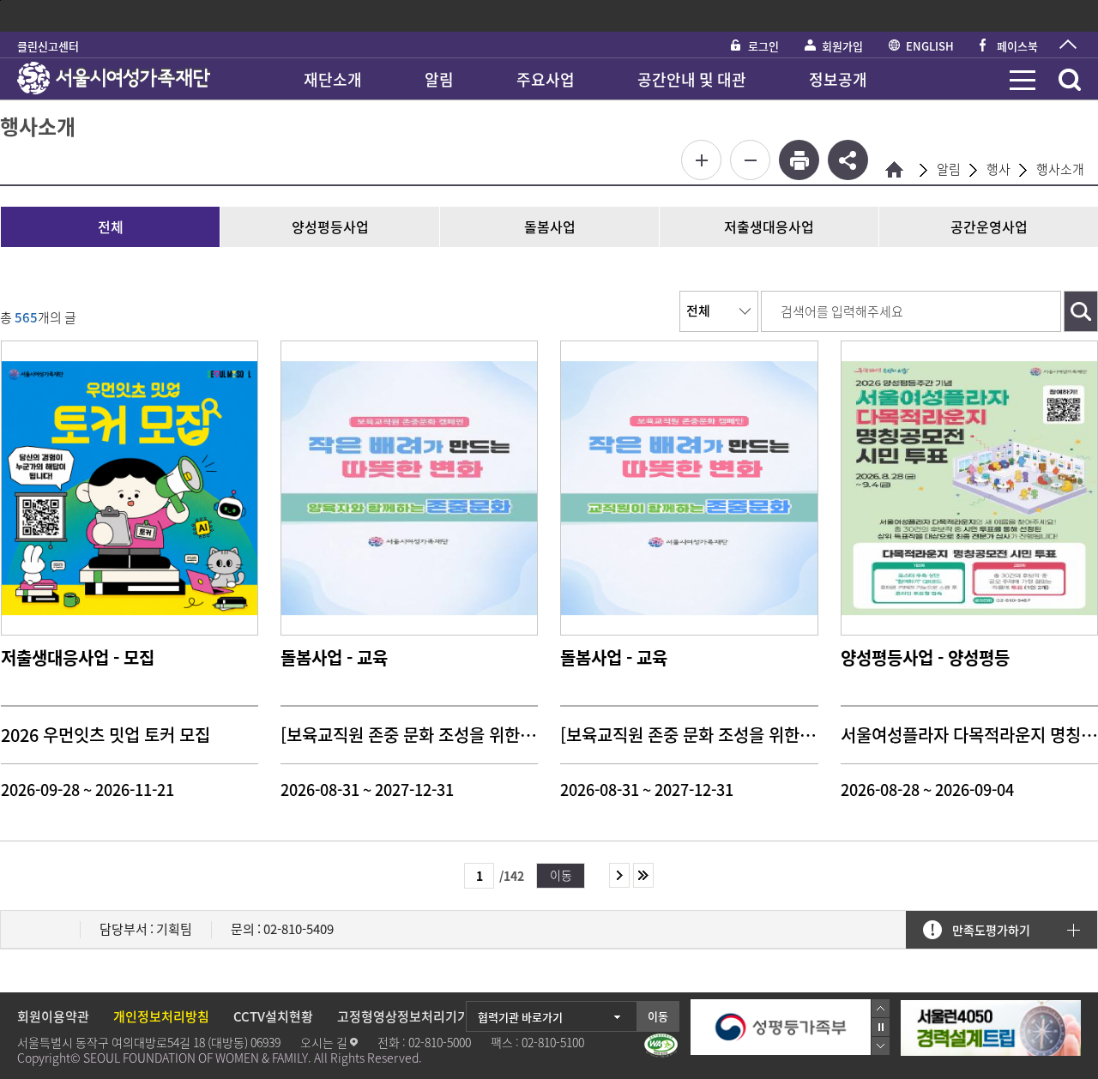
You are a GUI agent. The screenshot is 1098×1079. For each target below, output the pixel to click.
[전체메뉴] (1022, 79)
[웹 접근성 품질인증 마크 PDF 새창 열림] (661, 1045)
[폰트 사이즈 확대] (701, 160)
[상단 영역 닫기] (1068, 44)
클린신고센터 (48, 46)
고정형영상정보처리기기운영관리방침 (439, 1016)
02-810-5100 (553, 1042)
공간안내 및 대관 (691, 79)
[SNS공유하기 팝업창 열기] (848, 160)
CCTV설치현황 (273, 1016)
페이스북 (1017, 46)
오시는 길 (323, 1042)
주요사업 (545, 79)
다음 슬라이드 (881, 1046)
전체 (111, 226)
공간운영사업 (989, 226)
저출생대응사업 (769, 226)
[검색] (1070, 79)
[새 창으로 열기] (991, 1008)
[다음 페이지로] (619, 875)
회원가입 (842, 46)
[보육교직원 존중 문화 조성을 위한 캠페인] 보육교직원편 (688, 735)
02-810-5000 (439, 1042)
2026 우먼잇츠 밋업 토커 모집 (105, 735)
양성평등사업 (330, 226)
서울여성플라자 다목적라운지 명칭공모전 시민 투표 (969, 735)
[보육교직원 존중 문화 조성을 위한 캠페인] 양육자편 (409, 735)
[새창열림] (781, 1027)
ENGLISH (930, 46)
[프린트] (799, 160)
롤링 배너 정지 (881, 1027)
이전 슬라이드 (881, 1008)
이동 (561, 874)
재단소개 (333, 79)
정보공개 (838, 79)
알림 (439, 79)
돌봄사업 (550, 226)
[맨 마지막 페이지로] (643, 875)
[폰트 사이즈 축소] (750, 160)
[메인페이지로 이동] (113, 79)
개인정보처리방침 (161, 1016)
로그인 (763, 46)
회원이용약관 (53, 1016)
